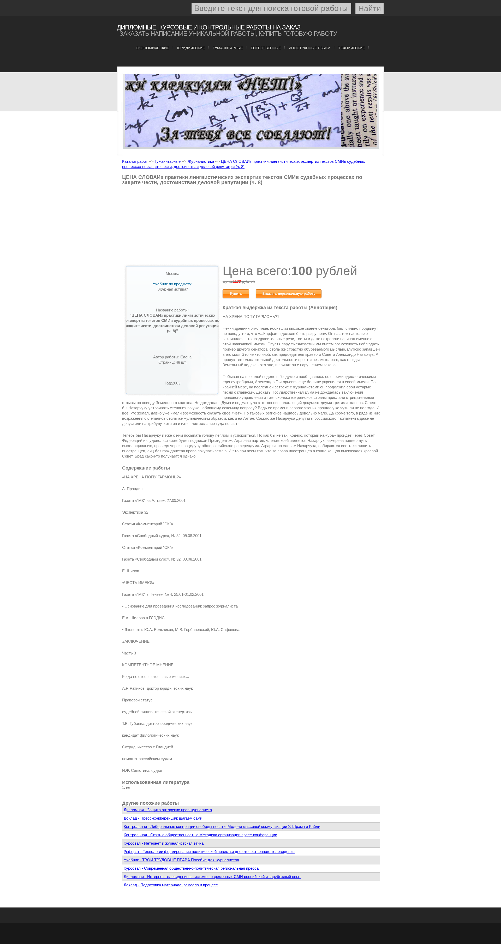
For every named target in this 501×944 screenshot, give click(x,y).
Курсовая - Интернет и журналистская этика (164, 843)
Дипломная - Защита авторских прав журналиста (168, 810)
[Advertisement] (251, 226)
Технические (351, 48)
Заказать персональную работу (288, 294)
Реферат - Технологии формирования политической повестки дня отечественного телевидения (209, 851)
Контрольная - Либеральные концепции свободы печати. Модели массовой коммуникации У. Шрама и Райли (222, 826)
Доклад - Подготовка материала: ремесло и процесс (171, 885)
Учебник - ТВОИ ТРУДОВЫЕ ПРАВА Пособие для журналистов (181, 860)
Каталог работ (135, 161)
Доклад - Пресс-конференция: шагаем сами (163, 818)
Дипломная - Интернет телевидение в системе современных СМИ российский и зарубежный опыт (212, 876)
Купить (236, 294)
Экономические (152, 48)
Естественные (266, 48)
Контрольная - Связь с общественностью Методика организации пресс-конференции (200, 835)
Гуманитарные (228, 48)
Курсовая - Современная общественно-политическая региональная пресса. (192, 868)
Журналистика (201, 161)
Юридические (191, 48)
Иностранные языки (309, 48)
